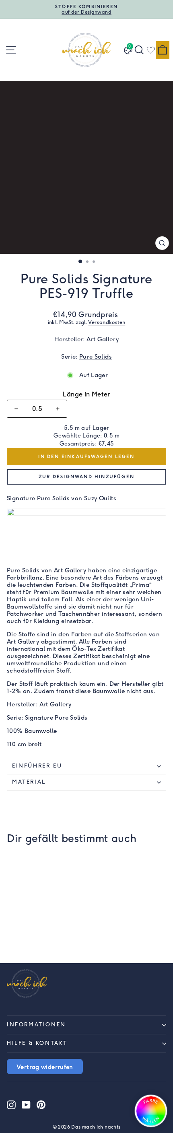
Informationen (36, 1025)
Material (29, 782)
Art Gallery (102, 339)
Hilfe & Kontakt (37, 1043)
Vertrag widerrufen (44, 1067)
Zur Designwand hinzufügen (86, 476)
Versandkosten (106, 322)
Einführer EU (37, 766)
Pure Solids (95, 356)
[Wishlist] (151, 50)
